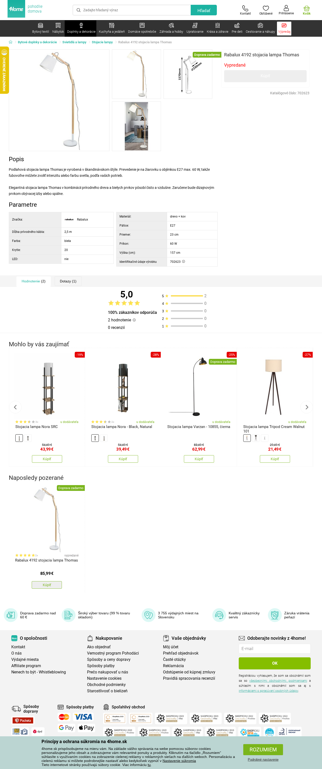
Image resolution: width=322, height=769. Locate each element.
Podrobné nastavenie (263, 759)
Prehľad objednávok (180, 653)
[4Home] (12, 42)
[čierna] (27, 438)
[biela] (19, 438)
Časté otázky (174, 659)
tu (149, 765)
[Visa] (83, 717)
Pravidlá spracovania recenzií (189, 678)
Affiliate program (26, 666)
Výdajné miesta (25, 659)
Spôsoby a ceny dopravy (109, 659)
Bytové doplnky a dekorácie (37, 42)
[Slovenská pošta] (20, 731)
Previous (15, 407)
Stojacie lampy (102, 42)
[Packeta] (22, 720)
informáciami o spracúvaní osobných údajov (268, 691)
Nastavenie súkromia (179, 761)
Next (306, 407)
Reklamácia (173, 666)
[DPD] (38, 731)
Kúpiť (265, 75)
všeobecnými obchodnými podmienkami (278, 680)
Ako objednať (99, 647)
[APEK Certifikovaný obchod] (290, 732)
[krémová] (247, 438)
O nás (16, 653)
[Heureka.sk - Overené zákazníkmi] (269, 732)
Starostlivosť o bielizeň (107, 691)
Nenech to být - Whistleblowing (38, 672)
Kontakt (18, 647)
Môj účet (170, 647)
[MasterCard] (64, 717)
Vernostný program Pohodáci (113, 653)
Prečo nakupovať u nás (107, 672)
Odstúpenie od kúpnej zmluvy (189, 672)
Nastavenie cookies (104, 678)
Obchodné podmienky (106, 685)
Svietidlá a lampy (74, 42)
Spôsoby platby (101, 666)
